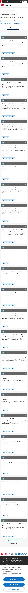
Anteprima (5, 74)
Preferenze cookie (13, 589)
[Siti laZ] (17, 1)
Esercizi (8, 5)
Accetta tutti (14, 579)
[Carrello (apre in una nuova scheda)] (20, 1)
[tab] (13, 28)
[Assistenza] (8, 1)
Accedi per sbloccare (8, 53)
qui (12, 571)
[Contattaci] (11, 1)
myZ (5, 1)
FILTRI (5, 32)
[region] (14, 579)
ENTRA (24, 1)
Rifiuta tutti (14, 584)
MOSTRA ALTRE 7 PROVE (14, 541)
